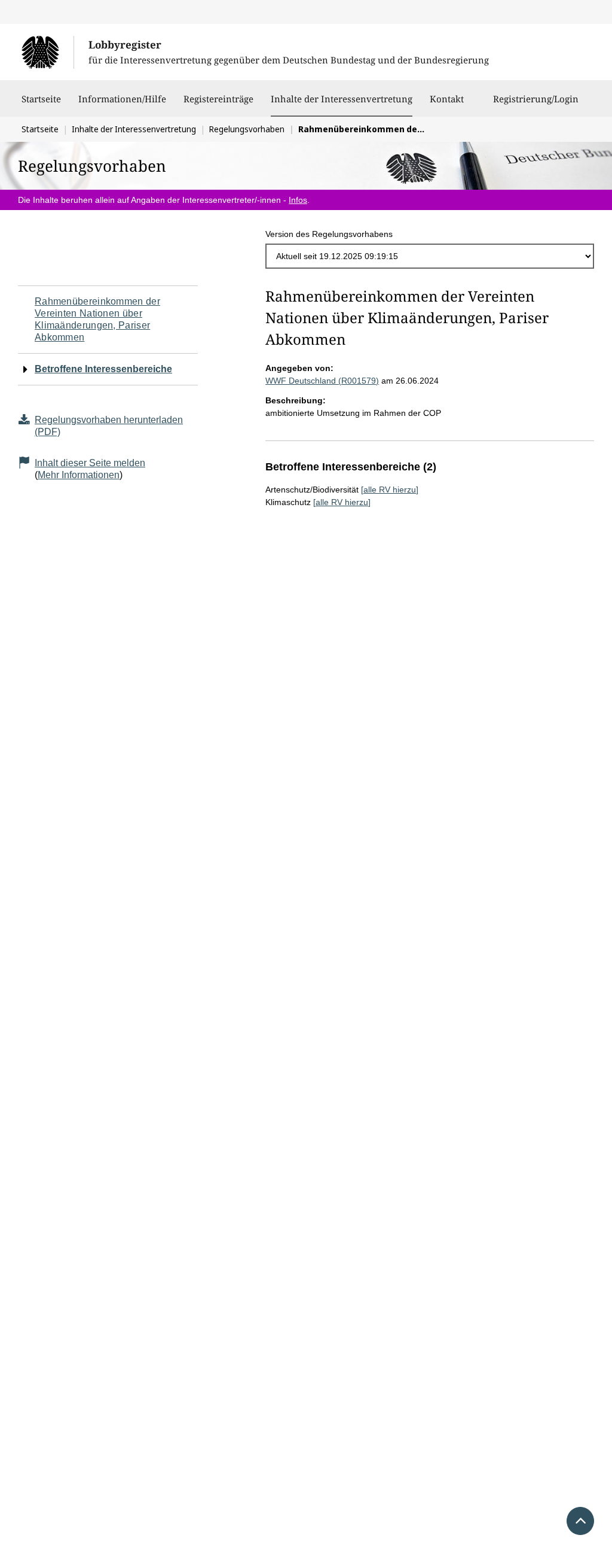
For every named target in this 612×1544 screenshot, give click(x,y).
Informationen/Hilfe (122, 99)
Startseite (41, 99)
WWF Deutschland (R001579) (322, 380)
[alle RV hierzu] (389, 489)
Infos (298, 200)
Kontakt (447, 99)
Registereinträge (218, 99)
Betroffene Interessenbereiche (103, 369)
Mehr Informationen (79, 475)
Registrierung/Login (536, 99)
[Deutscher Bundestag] (48, 52)
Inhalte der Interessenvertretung (341, 98)
